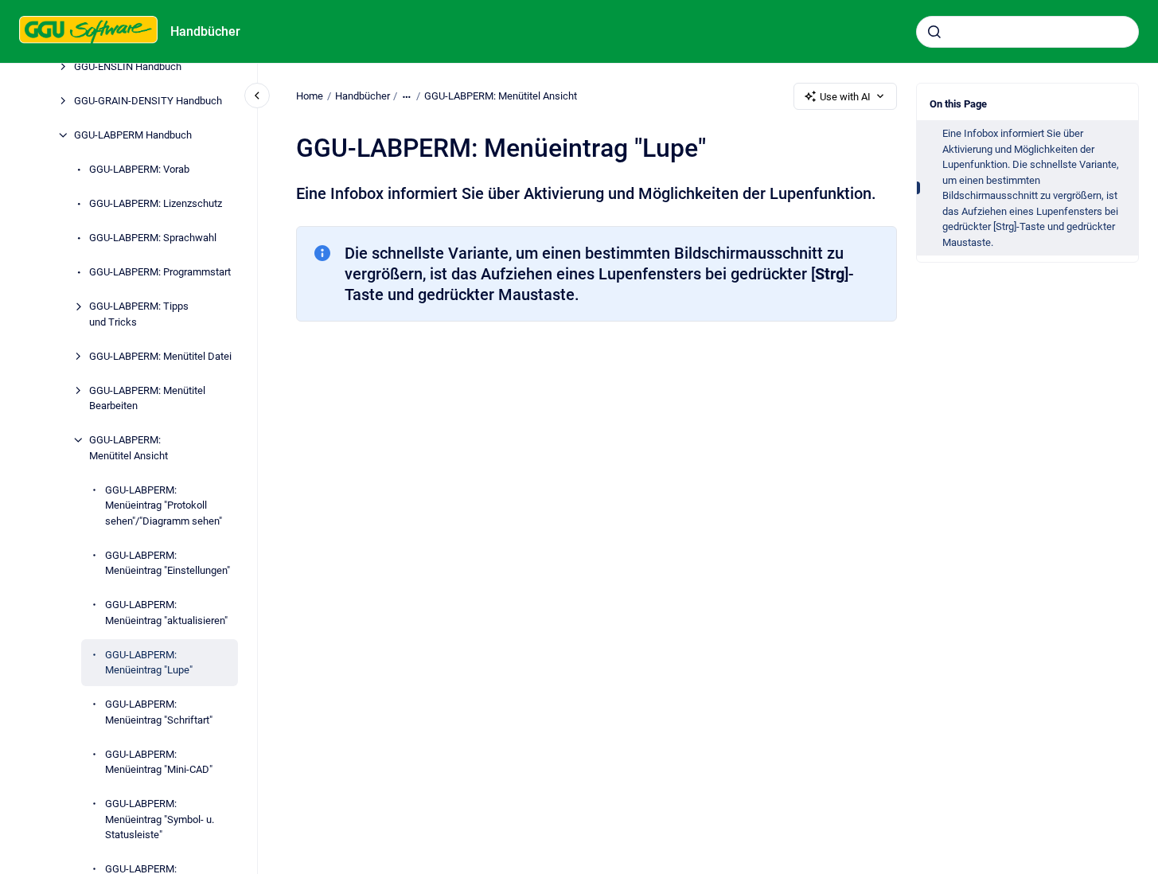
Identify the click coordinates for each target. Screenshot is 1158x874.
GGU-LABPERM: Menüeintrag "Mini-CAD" (158, 762)
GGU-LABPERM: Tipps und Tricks (139, 314)
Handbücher (205, 31)
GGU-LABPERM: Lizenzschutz (155, 203)
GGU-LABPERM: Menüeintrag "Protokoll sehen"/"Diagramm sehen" (163, 505)
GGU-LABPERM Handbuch (133, 135)
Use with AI (845, 97)
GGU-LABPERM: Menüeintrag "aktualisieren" (166, 612)
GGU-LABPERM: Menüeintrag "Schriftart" (158, 712)
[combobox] (1027, 32)
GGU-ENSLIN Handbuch (127, 66)
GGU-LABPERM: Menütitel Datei (160, 356)
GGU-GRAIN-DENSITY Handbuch (148, 101)
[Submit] (934, 32)
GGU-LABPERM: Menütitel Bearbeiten (147, 398)
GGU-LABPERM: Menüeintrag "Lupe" (149, 663)
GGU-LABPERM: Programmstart (160, 272)
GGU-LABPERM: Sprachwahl (152, 238)
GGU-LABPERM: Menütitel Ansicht (128, 448)
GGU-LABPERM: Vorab (139, 169)
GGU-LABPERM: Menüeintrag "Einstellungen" (167, 563)
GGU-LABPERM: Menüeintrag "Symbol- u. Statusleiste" (159, 819)
